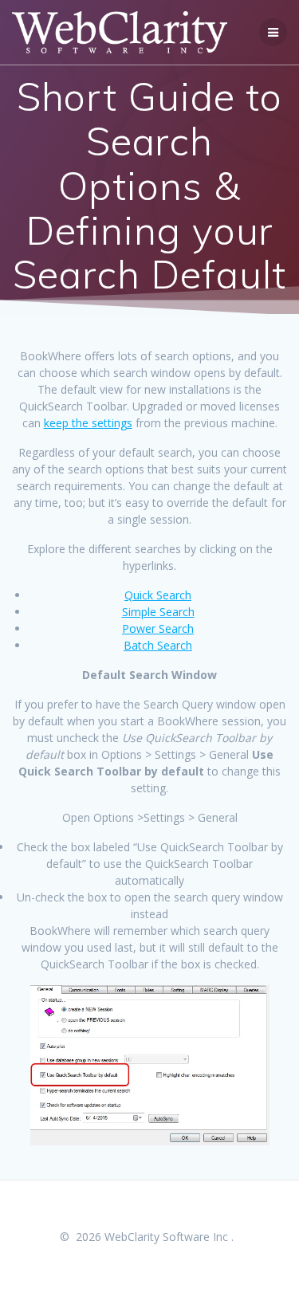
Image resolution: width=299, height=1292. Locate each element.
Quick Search (157, 595)
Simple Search (158, 611)
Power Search (158, 628)
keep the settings (88, 422)
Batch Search (158, 645)
